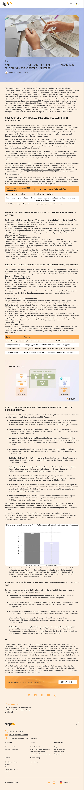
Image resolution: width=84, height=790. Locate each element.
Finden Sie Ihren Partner (36, 747)
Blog (55, 747)
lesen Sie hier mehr (33, 672)
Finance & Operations (11, 749)
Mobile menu (70, 4)
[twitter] (28, 695)
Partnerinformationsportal (37, 751)
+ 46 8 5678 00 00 (16, 731)
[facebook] (42, 695)
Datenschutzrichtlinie (11, 769)
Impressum (8, 772)
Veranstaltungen (59, 751)
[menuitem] (68, 782)
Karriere (7, 764)
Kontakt (32, 765)
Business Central (10, 747)
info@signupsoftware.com (18, 735)
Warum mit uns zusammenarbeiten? (40, 749)
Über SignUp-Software (11, 762)
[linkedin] (35, 695)
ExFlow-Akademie (59, 749)
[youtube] (48, 782)
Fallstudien (57, 754)
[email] (48, 695)
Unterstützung (34, 762)
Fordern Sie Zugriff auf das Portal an (40, 754)
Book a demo (66, 682)
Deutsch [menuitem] (67, 783)
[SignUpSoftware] (10, 724)
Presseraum (8, 767)
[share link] (55, 695)
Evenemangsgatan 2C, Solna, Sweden (23, 738)
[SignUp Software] (8, 4)
